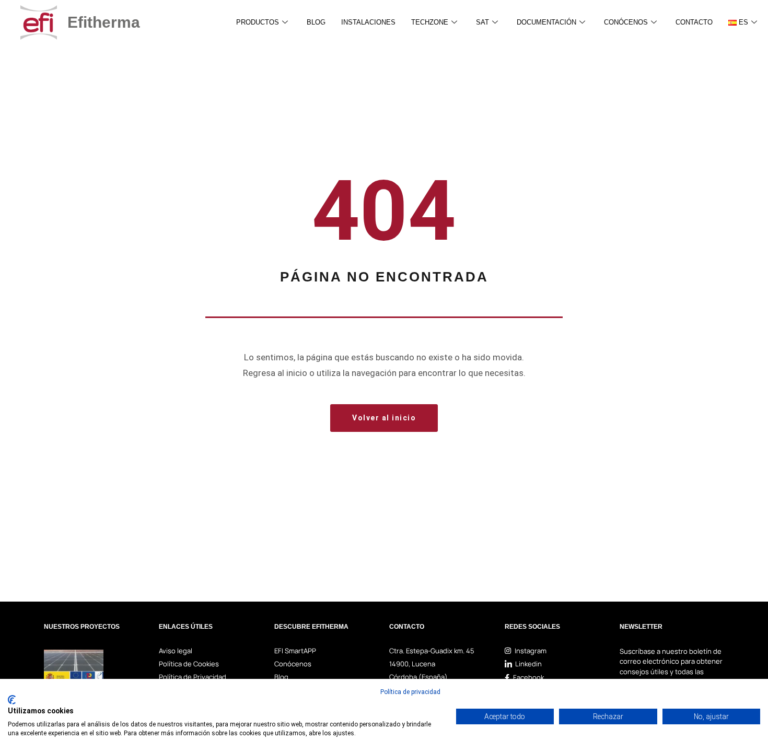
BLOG (316, 22)
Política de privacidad (410, 692)
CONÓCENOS (626, 22)
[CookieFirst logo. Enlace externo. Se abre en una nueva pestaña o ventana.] (12, 699)
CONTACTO (694, 22)
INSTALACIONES (368, 22)
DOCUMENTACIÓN (546, 22)
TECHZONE (429, 22)
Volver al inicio (384, 418)
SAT (482, 22)
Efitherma (103, 22)
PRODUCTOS (257, 22)
